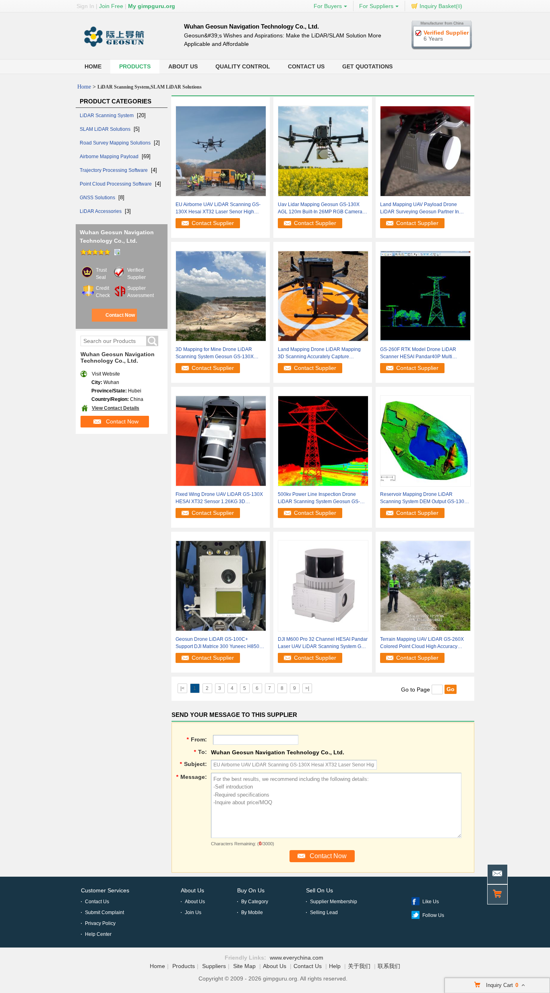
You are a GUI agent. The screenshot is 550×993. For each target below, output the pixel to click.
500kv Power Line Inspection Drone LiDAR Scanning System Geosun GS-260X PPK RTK (319, 498)
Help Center (98, 934)
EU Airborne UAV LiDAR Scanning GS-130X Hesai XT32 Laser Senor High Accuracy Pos (218, 208)
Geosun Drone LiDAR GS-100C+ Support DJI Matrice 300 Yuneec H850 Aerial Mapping (217, 643)
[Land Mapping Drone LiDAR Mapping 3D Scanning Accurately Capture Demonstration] (323, 295)
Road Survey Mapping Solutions (116, 143)
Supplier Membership (333, 901)
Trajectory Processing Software (114, 170)
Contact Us (306, 66)
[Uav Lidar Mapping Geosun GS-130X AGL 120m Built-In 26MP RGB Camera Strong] (323, 150)
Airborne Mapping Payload (110, 156)
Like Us (430, 901)
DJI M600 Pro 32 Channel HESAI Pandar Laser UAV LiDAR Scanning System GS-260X (323, 643)
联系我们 (389, 966)
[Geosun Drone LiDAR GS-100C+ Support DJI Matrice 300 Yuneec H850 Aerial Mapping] (221, 585)
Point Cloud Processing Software (116, 184)
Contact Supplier (213, 223)
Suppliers (214, 966)
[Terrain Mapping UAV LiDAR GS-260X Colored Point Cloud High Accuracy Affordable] (425, 585)
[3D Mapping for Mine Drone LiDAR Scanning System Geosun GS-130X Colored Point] (221, 295)
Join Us (193, 912)
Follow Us (433, 915)
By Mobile (252, 912)
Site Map (244, 966)
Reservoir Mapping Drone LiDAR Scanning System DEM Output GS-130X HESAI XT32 (423, 498)
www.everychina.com (296, 957)
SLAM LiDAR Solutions (106, 129)
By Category (254, 901)
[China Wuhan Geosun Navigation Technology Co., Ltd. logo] (114, 47)
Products (135, 66)
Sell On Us (319, 890)
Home (93, 66)
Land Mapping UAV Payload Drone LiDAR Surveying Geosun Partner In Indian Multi (419, 208)
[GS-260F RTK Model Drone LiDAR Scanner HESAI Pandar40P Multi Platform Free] (425, 295)
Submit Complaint (104, 912)
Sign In (85, 6)
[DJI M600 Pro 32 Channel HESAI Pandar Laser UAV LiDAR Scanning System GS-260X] (323, 585)
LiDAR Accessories (101, 211)
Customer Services (105, 890)
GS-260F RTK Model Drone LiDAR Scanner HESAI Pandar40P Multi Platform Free (418, 353)
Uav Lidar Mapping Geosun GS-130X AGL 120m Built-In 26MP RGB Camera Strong (320, 208)
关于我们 (359, 966)
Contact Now (120, 315)
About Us (183, 66)
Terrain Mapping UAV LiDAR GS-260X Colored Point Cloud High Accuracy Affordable (422, 643)
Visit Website (106, 374)
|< (182, 688)
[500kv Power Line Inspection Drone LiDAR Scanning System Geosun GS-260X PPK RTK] (323, 440)
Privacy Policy (100, 923)
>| (307, 688)
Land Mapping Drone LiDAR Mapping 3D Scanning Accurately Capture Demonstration (319, 353)
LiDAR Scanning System (107, 115)
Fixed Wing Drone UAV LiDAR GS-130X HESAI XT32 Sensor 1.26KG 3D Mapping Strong (219, 498)
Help (335, 966)
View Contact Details (115, 408)
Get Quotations (367, 66)
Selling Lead (324, 912)
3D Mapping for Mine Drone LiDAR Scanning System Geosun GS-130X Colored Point (215, 353)
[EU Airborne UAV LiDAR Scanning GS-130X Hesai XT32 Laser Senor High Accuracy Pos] (221, 150)
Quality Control (242, 66)
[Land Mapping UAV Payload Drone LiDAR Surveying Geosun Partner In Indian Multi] (425, 150)
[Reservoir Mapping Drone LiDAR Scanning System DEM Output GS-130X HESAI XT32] (425, 440)
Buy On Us (251, 890)
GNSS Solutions (98, 197)
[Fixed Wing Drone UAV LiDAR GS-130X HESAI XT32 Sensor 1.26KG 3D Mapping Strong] (221, 440)
